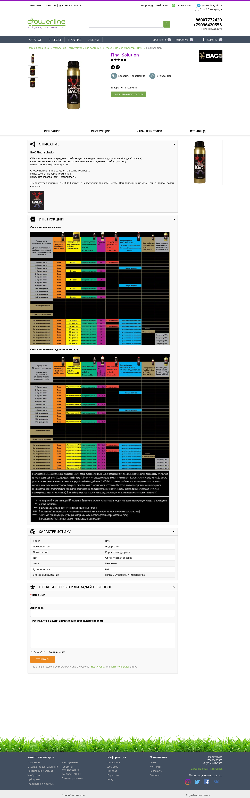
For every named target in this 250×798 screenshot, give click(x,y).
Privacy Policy (97, 666)
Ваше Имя (37, 594)
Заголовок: (37, 607)
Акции (93, 40)
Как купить (113, 762)
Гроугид (74, 40)
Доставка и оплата (70, 5)
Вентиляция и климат (40, 770)
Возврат (112, 770)
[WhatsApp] (118, 67)
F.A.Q (110, 779)
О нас (153, 762)
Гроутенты (34, 762)
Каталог (35, 40)
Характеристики (149, 131)
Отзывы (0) (198, 131)
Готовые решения (72, 778)
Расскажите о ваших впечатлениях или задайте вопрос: (66, 620)
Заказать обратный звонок (206, 768)
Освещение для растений (43, 766)
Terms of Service (120, 666)
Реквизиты (156, 770)
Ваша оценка (57, 652)
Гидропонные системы (41, 783)
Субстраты (34, 779)
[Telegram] (113, 67)
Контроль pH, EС (71, 774)
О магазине (34, 5)
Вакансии (155, 775)
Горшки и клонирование (70, 768)
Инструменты (70, 762)
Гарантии (113, 775)
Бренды (55, 40)
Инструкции (100, 131)
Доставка (112, 766)
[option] (74, 85)
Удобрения (34, 775)
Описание (52, 131)
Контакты (50, 5)
